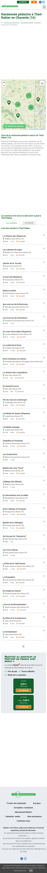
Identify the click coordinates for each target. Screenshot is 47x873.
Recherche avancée (16, 126)
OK (31, 870)
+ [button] (4, 82)
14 (31, 107)
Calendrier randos (12, 816)
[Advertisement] (23, 53)
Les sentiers (11, 223)
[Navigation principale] (44, 7)
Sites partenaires (34, 816)
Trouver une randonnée (16, 803)
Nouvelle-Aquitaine (26, 22)
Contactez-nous (23, 821)
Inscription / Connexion (23, 808)
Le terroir (29, 223)
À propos (23, 2)
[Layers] (42, 83)
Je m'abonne (23, 690)
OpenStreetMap (34, 129)
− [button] (4, 85)
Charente (37, 22)
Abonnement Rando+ (23, 812)
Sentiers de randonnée (11, 22)
